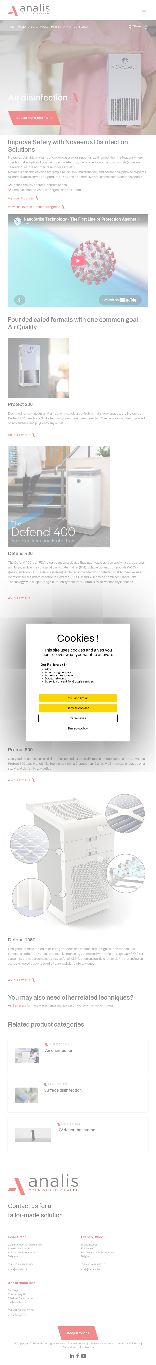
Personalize (77, 718)
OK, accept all (78, 698)
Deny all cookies (77, 708)
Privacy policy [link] (78, 728)
